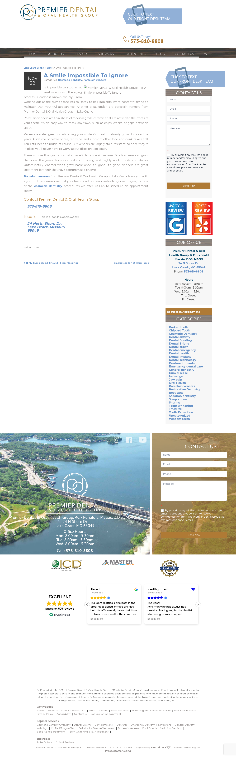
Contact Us (184, 54)
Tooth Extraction (181, 412)
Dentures (122, 724)
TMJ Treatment (99, 731)
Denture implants (182, 363)
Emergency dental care (186, 366)
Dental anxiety (179, 337)
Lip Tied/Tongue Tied (63, 728)
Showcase (107, 54)
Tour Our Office (120, 710)
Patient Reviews (64, 742)
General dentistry (181, 369)
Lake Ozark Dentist (34, 68)
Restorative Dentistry (184, 389)
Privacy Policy (45, 713)
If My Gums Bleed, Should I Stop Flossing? (52, 263)
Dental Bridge (179, 343)
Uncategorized (179, 415)
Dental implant (180, 356)
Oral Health (177, 383)
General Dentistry (184, 724)
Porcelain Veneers (128, 728)
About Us (56, 54)
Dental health (179, 353)
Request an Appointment (183, 311)
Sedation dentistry (182, 396)
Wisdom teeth (179, 419)
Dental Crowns (82, 724)
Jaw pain (175, 379)
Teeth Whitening (78, 731)
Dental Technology (182, 360)
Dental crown (178, 347)
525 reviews (66, 608)
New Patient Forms (185, 710)
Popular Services (48, 721)
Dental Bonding (180, 340)
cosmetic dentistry (48, 186)
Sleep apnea (178, 399)
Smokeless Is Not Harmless (131, 263)
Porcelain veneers (94, 80)
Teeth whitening (181, 405)
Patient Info (135, 54)
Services (81, 54)
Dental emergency (182, 350)
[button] (205, 54)
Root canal (176, 392)
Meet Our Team (98, 710)
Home (33, 54)
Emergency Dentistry (143, 724)
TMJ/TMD (175, 409)
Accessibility (63, 713)
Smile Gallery (44, 742)
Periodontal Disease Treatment (97, 728)
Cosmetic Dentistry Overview (53, 724)
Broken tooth (178, 327)
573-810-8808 (146, 41)
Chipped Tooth (179, 330)
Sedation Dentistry (171, 728)
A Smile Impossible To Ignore (86, 75)
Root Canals (149, 728)
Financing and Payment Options (151, 710)
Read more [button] (93, 619)
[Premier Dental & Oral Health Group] (59, 12)
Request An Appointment (106, 713)
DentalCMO (159, 747)
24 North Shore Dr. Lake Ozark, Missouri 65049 (46, 227)
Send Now (189, 185)
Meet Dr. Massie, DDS (73, 710)
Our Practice (45, 706)
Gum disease (178, 373)
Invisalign (176, 376)
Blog (160, 54)
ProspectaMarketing (118, 751)
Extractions (164, 724)
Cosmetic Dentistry (70, 80)
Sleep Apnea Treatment (51, 731)
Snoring (174, 402)
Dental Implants (104, 724)
